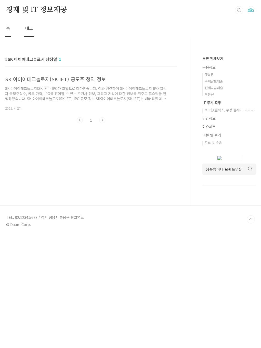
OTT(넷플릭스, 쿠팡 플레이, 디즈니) (230, 110)
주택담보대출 (214, 81)
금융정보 (209, 67)
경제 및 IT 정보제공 (36, 10)
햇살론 (209, 74)
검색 (239, 10)
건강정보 (209, 118)
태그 (29, 28)
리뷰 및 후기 (211, 135)
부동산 (209, 94)
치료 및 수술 (213, 142)
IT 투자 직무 (211, 102)
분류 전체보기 (212, 58)
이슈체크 (209, 126)
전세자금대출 (214, 87)
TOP (251, 219)
